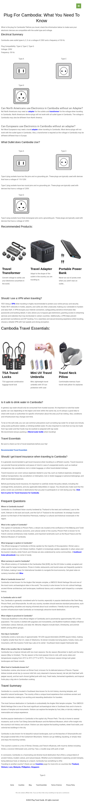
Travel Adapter (41, 269)
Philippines (25, 767)
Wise (21, 573)
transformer (54, 111)
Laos (11, 767)
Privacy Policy (70, 785)
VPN (13, 304)
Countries (40, 764)
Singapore (35, 767)
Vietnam (4, 767)
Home (12, 785)
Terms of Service (56, 785)
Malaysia (17, 767)
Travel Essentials (41, 785)
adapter (31, 111)
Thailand (75, 764)
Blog (30, 785)
